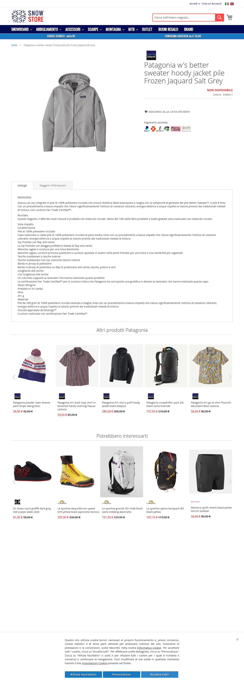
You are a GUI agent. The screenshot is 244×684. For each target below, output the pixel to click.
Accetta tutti (159, 674)
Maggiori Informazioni (53, 185)
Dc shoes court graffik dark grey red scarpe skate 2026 (32, 510)
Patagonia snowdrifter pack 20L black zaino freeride (165, 404)
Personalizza (121, 674)
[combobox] (188, 17)
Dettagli (22, 185)
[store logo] (27, 16)
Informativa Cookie (149, 647)
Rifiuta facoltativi (83, 674)
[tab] (22, 185)
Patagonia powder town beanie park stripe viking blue (31, 404)
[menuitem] (20, 29)
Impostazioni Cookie (94, 663)
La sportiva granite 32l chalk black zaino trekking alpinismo (122, 510)
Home (14, 45)
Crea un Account (211, 3)
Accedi (194, 3)
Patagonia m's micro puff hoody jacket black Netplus (121, 404)
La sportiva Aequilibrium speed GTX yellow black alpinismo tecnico (78, 510)
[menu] (122, 29)
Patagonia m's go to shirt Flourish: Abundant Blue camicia (211, 404)
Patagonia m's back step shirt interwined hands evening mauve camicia (77, 406)
